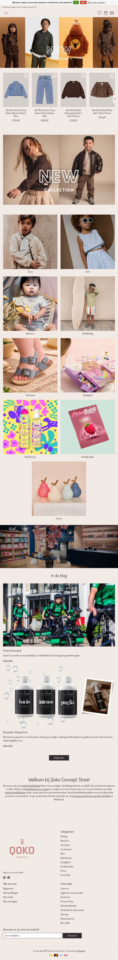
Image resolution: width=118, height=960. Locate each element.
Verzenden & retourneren (72, 910)
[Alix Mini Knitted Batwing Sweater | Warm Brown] (73, 90)
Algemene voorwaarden (72, 892)
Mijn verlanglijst (10, 901)
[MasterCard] (56, 955)
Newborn (30, 333)
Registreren (8, 888)
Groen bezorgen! (12, 650)
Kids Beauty (30, 456)
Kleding (64, 836)
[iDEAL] (51, 955)
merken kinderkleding (15, 792)
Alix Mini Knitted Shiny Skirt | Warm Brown (102, 112)
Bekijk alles (59, 757)
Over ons (65, 888)
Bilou (63, 853)
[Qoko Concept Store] (6, 13)
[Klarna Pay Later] (66, 955)
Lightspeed (80, 951)
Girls (88, 271)
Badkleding (88, 333)
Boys (30, 271)
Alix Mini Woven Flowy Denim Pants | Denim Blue (44, 113)
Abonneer (72, 935)
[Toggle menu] (112, 13)
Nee (83, 3)
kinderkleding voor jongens (36, 789)
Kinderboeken (87, 456)
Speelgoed (87, 395)
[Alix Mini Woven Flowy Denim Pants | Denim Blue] (44, 90)
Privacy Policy (67, 901)
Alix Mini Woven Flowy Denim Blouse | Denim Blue (16, 113)
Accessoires (66, 849)
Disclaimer (65, 897)
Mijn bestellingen (10, 892)
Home (59, 518)
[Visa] (61, 955)
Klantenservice (67, 918)
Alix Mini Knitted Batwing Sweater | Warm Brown (73, 113)
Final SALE (66, 875)
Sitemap (65, 914)
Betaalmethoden (69, 905)
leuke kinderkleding (31, 785)
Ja (76, 3)
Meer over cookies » (97, 3)
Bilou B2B (65, 922)
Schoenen (30, 395)
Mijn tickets (8, 897)
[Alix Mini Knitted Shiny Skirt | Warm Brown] (102, 90)
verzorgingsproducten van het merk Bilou (91, 796)
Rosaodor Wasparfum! (15, 732)
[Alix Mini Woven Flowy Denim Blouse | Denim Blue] (16, 90)
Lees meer (8, 660)
